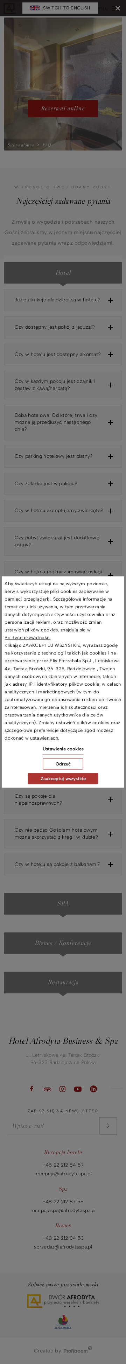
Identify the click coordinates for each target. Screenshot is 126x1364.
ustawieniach (44, 738)
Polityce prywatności (27, 637)
